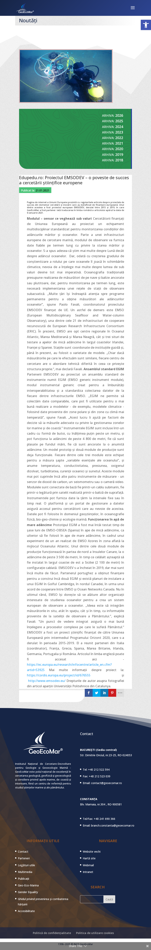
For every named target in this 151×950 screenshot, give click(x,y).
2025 (119, 121)
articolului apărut (103, 210)
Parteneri (24, 858)
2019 (119, 154)
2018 (119, 160)
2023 (119, 132)
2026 (119, 115)
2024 (119, 126)
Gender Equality (28, 892)
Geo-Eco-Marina (28, 885)
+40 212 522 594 (99, 769)
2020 (119, 148)
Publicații (23, 878)
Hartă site (89, 858)
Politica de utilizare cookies (95, 933)
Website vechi (91, 851)
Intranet (88, 872)
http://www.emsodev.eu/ (46, 681)
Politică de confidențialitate (52, 933)
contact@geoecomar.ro (106, 783)
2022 (119, 137)
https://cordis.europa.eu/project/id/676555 (58, 675)
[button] (146, 25)
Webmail (88, 865)
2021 (119, 143)
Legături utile (26, 865)
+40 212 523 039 (99, 776)
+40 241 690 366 (104, 819)
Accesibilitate (26, 911)
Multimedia (25, 872)
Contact (23, 851)
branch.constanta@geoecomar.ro (112, 825)
